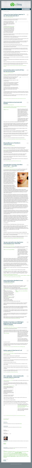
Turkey (26, 456)
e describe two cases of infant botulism (9, 246)
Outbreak (5, 455)
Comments (5, 460)
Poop (12, 455)
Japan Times (6, 74)
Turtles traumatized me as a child (8, 380)
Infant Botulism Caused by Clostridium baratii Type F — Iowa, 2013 (13, 165)
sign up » (21, 423)
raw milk (18, 455)
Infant (13, 65)
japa (21, 98)
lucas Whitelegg (21, 346)
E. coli (6, 372)
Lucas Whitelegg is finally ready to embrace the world (11, 327)
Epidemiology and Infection (7, 269)
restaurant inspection (23, 455)
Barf (7, 451)
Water (6, 457)
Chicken (20, 451)
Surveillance (20, 456)
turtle (17, 276)
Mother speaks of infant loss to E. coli (13, 350)
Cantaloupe (16, 451)
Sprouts (16, 456)
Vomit (4, 457)
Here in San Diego (6, 149)
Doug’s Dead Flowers (6, 419)
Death (16, 98)
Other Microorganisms (8, 98)
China (22, 451)
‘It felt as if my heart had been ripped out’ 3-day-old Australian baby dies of (14, 15)
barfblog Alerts (6, 422)
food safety (10, 65)
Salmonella (11, 415)
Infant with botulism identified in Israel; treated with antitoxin (13, 281)
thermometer (24, 456)
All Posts (5, 460)
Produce (14, 455)
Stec (18, 456)
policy (10, 455)
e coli (11, 372)
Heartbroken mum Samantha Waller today (9, 353)
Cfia (19, 451)
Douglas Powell (11, 72)
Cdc (17, 451)
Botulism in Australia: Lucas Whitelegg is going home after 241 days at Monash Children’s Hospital (13, 323)
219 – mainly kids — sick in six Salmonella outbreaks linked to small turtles (14, 376)
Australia (14, 346)
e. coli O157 (9, 452)
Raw (16, 455)
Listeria (6, 65)
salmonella (19, 415)
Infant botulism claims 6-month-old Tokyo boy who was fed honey (14, 70)
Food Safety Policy (8, 415)
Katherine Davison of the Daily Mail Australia (9, 27)
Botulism (14, 98)
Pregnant (19, 65)
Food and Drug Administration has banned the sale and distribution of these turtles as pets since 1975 (23, 406)
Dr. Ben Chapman (6, 447)
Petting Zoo (7, 455)
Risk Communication (23, 65)
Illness (15, 415)
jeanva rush (15, 65)
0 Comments (27, 14)
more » (6, 441)
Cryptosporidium (25, 451)
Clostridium (14, 238)
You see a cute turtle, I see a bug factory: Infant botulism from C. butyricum (13, 243)
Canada (13, 451)
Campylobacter (10, 451)
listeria (17, 65)
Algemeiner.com (9, 296)
